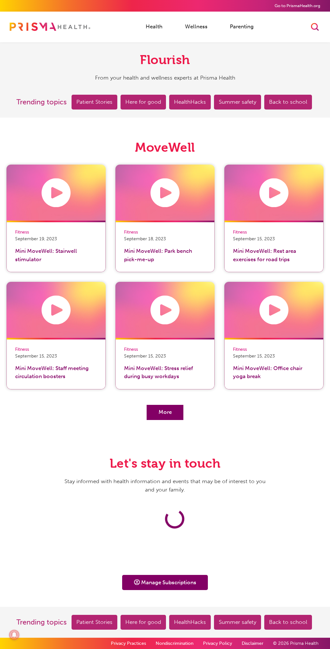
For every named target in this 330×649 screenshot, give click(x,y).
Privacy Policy (217, 643)
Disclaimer (252, 643)
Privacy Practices (128, 643)
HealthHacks (190, 102)
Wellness (196, 26)
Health (154, 26)
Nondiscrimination (174, 643)
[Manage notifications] (14, 635)
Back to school (288, 102)
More (165, 412)
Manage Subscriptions (168, 582)
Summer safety (237, 102)
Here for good (143, 102)
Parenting (242, 26)
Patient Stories (94, 102)
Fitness (22, 232)
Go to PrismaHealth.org (297, 5)
